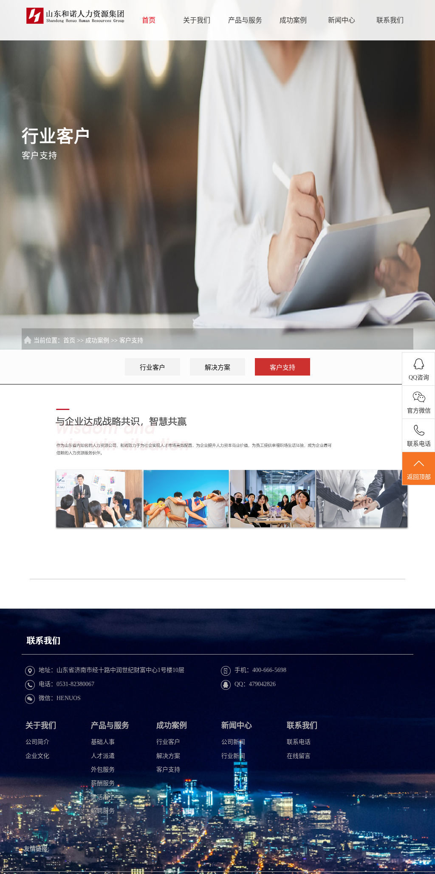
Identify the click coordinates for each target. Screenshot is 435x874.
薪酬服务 (103, 783)
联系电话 (299, 742)
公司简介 (37, 742)
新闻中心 (341, 20)
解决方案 (217, 367)
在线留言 (299, 756)
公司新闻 (233, 742)
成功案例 (293, 20)
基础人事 (103, 742)
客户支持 (131, 340)
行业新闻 (233, 756)
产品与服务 (245, 20)
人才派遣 (103, 756)
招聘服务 (103, 811)
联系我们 (390, 20)
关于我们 (196, 20)
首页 (148, 20)
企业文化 (37, 756)
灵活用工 (103, 797)
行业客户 (152, 367)
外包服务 (103, 769)
